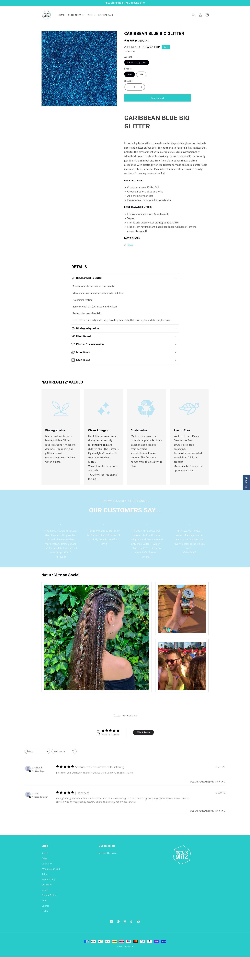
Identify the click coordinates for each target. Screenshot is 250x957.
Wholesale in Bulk (51, 868)
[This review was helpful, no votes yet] (217, 781)
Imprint (45, 890)
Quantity (128, 81)
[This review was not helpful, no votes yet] (222, 781)
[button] (75, 15)
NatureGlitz (128, 947)
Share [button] (130, 245)
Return (45, 874)
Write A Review (143, 732)
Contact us (47, 863)
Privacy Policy (49, 895)
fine (129, 74)
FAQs (44, 858)
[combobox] (37, 751)
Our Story (47, 884)
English (45, 911)
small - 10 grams (136, 62)
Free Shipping (48, 879)
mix (141, 74)
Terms (45, 900)
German (45, 905)
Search (45, 853)
